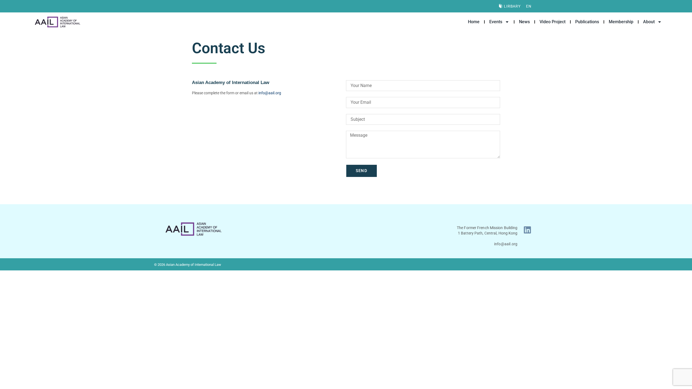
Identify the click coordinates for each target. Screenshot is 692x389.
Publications (587, 21)
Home (474, 21)
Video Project (552, 21)
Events (495, 21)
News (524, 21)
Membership (621, 21)
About (649, 21)
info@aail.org (269, 93)
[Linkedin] (527, 230)
